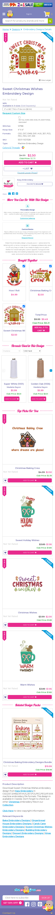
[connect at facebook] (27, 905)
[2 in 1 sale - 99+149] (27, 5)
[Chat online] (48, 906)
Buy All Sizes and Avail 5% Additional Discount (34, 121)
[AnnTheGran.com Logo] (10, 14)
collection (8, 805)
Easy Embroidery (24, 791)
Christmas (14, 802)
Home (6, 29)
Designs (16, 29)
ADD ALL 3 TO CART (41, 329)
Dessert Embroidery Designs (28, 833)
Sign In (29, 14)
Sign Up (46, 898)
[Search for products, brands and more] (50, 20)
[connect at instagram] (33, 905)
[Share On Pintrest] (17, 194)
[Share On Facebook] (13, 194)
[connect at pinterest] (40, 905)
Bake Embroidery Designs (17, 820)
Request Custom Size (14, 113)
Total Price (41, 315)
